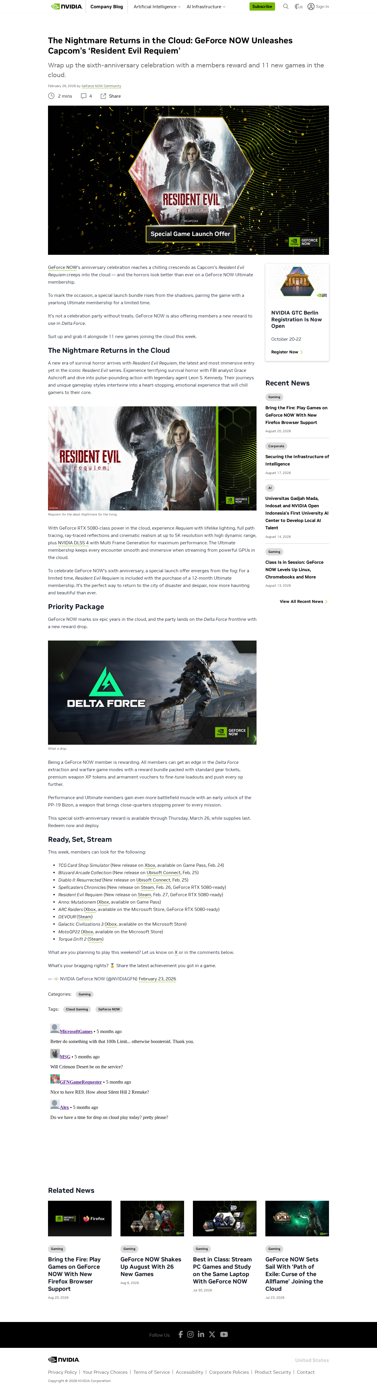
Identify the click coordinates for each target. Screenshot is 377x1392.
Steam (147, 887)
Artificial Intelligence (155, 6)
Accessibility (189, 1372)
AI (270, 488)
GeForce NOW (62, 267)
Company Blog (106, 6)
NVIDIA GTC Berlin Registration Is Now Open (296, 319)
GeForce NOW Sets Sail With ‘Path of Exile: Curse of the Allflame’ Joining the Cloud (294, 1274)
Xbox (150, 865)
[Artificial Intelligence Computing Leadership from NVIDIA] (67, 6)
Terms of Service (151, 1372)
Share (115, 96)
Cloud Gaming (77, 1009)
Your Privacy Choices (105, 1372)
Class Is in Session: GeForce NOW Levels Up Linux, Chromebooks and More (294, 569)
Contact (306, 1372)
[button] (262, 6)
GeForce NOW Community (101, 86)
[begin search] (286, 6)
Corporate (276, 446)
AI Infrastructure (204, 6)
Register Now (284, 352)
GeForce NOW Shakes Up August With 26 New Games (150, 1266)
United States (312, 1360)
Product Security (273, 1372)
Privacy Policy (62, 1372)
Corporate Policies (229, 1372)
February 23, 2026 (157, 979)
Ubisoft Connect (164, 872)
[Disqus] (188, 1094)
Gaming (274, 397)
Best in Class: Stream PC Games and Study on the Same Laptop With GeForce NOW (222, 1270)
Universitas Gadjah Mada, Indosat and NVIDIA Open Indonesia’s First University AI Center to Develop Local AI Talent (297, 512)
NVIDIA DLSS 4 (73, 543)
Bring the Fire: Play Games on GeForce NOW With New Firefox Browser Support (296, 415)
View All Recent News (301, 601)
